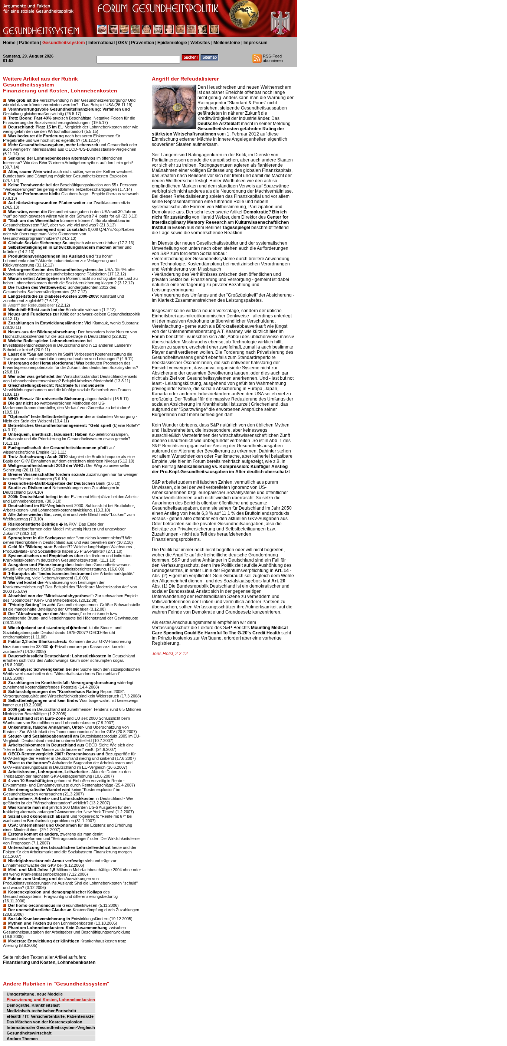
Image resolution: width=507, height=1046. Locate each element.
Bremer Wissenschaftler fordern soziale (46, 474)
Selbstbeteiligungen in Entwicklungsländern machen (60, 247)
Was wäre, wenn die (27, 211)
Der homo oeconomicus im (34, 905)
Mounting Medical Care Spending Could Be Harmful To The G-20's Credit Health (220, 630)
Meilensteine (226, 42)
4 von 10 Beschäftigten (30, 780)
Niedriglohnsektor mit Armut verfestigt (46, 861)
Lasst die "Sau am (25, 354)
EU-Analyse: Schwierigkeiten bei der (43, 669)
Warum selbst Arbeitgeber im (36, 278)
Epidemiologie (172, 42)
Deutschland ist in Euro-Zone (37, 718)
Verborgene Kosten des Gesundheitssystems (52, 269)
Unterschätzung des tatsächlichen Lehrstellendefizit (59, 847)
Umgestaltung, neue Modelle (35, 994)
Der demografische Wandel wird (39, 789)
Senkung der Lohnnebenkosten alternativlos (51, 158)
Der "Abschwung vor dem (33, 613)
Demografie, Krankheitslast (33, 1005)
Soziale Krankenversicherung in (39, 918)
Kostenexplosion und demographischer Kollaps (55, 892)
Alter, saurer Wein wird (30, 171)
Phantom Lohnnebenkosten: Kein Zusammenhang (58, 927)
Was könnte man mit (28, 807)
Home (9, 42)
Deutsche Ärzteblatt (218, 123)
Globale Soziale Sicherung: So (38, 243)
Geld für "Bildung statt (30, 547)
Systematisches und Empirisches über (45, 555)
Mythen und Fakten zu (30, 923)
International (101, 42)
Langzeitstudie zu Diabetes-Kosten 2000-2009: (53, 296)
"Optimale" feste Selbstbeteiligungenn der (49, 416)
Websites (200, 42)
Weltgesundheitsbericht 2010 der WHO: (46, 465)
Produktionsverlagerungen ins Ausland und (51, 256)
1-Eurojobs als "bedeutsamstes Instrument (50, 573)
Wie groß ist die (23, 100)
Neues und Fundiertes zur (33, 314)
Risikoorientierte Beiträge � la (38, 524)
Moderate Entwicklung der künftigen (43, 941)
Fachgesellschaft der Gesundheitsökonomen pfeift (58, 447)
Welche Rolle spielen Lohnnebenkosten (47, 341)
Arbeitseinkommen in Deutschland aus (46, 745)
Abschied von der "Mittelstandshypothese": (51, 596)
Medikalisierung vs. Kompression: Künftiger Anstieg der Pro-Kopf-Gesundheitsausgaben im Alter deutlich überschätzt (221, 469)
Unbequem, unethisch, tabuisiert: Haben (48, 434)
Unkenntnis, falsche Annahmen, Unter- (46, 727)
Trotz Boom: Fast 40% (30, 118)
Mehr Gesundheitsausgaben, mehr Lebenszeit (53, 145)
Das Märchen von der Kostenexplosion (44, 1022)
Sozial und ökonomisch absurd (38, 816)
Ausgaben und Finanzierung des (40, 564)
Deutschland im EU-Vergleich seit (40, 505)
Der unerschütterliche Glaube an (40, 910)
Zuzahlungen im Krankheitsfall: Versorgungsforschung (62, 682)
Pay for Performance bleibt (34, 194)
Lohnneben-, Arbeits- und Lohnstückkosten (51, 798)
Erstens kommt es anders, (33, 834)
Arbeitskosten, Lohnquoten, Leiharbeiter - (49, 771)
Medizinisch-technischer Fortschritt (41, 1011)
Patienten (29, 42)
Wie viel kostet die (25, 582)
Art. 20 (278, 581)
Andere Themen (22, 1038)
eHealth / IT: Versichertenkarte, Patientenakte (50, 1016)
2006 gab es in (22, 709)
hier (273, 331)
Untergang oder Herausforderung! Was (46, 363)
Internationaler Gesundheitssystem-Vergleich (51, 1027)
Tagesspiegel (236, 227)
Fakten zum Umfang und (32, 878)
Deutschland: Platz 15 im (32, 127)
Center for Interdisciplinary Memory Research (220, 220)
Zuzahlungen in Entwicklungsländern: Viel (49, 323)
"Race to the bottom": (29, 763)
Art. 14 (282, 570)
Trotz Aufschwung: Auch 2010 (38, 456)
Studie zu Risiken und (29, 488)
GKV (123, 42)
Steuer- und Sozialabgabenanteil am (43, 736)
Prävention (142, 42)
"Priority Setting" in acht (32, 604)
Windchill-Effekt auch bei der (36, 309)
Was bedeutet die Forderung (36, 136)
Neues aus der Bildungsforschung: (42, 332)
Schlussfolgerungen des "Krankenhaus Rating (53, 691)
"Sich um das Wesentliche (33, 220)
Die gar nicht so (23, 403)
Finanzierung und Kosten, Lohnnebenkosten (49, 962)
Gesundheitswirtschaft (29, 1033)
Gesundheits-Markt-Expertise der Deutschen (51, 483)
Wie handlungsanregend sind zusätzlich (47, 229)
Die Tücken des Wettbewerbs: (37, 287)
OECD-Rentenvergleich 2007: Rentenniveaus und (56, 754)
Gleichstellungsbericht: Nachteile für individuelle (56, 385)
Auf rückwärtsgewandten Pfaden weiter (46, 202)
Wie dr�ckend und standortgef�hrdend (48, 627)
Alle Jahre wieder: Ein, (30, 514)
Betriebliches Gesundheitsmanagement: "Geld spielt (59, 425)
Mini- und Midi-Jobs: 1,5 (31, 869)
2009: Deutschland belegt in (35, 496)
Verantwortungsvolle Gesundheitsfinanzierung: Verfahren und (69, 109)
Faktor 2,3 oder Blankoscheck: (38, 641)
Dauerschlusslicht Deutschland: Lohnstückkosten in (59, 656)
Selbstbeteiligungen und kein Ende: (43, 700)
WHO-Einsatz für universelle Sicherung (46, 398)
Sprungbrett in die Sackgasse (37, 538)
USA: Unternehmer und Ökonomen (42, 825)
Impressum (255, 42)
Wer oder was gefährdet (31, 376)
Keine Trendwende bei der (33, 185)
